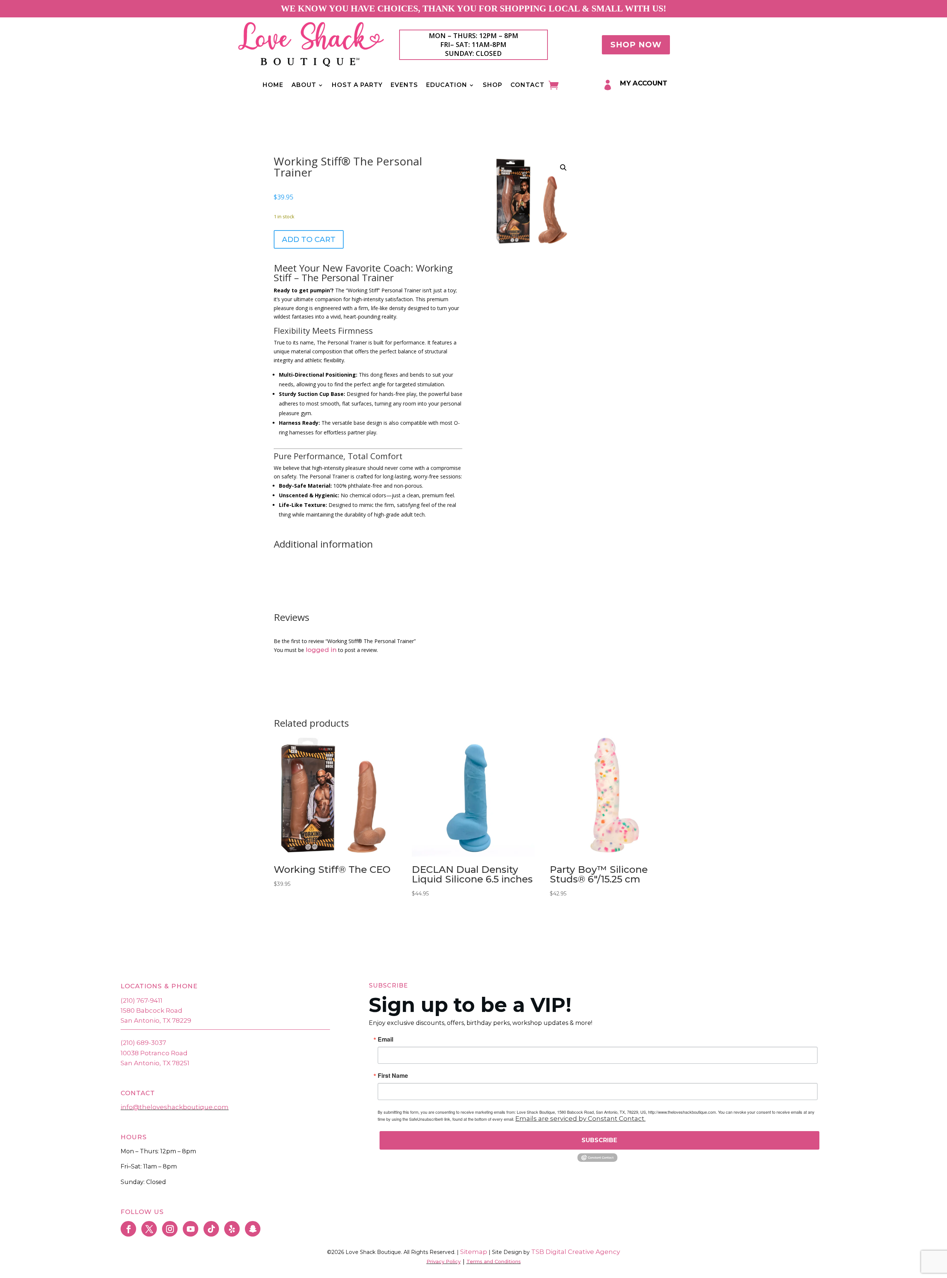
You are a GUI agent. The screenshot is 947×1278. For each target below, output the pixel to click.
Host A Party (357, 85)
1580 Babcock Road (151, 1010)
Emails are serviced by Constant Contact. (580, 1118)
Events (404, 85)
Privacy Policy (444, 1261)
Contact (527, 85)
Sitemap (473, 1251)
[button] (563, 167)
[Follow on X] (149, 1229)
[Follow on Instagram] (170, 1229)
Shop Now (635, 44)
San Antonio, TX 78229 (156, 1020)
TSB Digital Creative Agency (575, 1251)
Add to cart (309, 239)
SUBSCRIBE (599, 1140)
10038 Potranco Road (154, 1053)
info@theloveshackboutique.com (175, 1107)
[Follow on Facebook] (128, 1229)
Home (273, 85)
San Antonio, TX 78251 (155, 1063)
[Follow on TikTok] (211, 1229)
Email (385, 1039)
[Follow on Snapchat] (252, 1229)
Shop (492, 85)
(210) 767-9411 (141, 1000)
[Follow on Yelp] (232, 1229)
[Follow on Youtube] (190, 1229)
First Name (393, 1076)
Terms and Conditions (493, 1261)
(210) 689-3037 (143, 1042)
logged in (321, 649)
